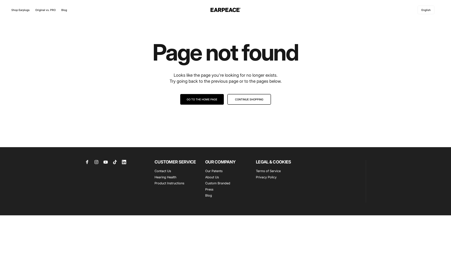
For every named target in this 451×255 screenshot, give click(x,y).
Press (209, 189)
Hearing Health (165, 177)
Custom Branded (217, 183)
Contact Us (163, 171)
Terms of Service (268, 171)
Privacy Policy (266, 177)
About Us (212, 177)
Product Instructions (169, 183)
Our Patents (214, 171)
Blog (208, 195)
